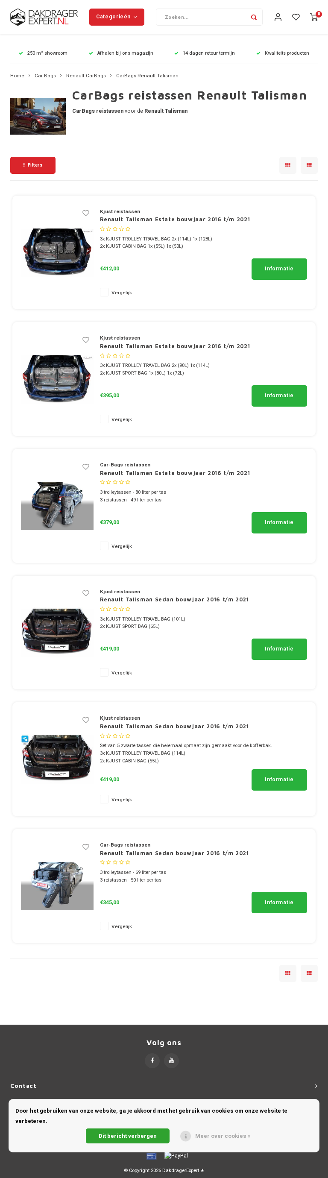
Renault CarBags (86, 76)
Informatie (279, 269)
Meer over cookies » (223, 1136)
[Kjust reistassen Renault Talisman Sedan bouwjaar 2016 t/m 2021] (57, 632)
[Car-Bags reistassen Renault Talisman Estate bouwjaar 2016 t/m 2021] (57, 505)
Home (17, 76)
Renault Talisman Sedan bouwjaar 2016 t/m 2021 (174, 599)
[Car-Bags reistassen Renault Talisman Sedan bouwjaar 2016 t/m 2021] (57, 886)
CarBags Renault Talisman (147, 76)
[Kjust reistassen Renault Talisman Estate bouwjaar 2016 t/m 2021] (57, 252)
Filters (35, 165)
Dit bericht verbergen (128, 1136)
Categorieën (113, 17)
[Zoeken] (254, 17)
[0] (314, 17)
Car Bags (45, 76)
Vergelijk (121, 292)
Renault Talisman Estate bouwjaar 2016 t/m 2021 (175, 219)
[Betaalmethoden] (150, 1156)
